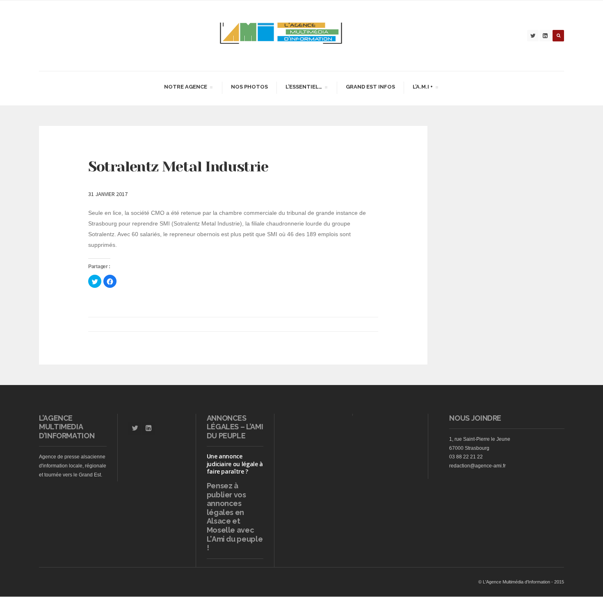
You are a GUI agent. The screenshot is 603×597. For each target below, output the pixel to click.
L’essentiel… (303, 88)
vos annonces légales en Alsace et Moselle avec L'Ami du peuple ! (235, 521)
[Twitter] (533, 35)
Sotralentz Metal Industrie (178, 166)
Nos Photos (249, 87)
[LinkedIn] (545, 35)
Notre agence (185, 88)
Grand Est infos (370, 87)
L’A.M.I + (422, 88)
